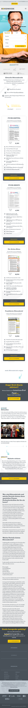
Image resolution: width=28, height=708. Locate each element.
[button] (17, 32)
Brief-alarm (14, 398)
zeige (20, 46)
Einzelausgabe (14, 178)
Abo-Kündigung (18, 679)
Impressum (17, 672)
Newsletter (14, 478)
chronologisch (10, 109)
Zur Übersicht (14, 655)
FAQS (5, 679)
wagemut (16, 706)
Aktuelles (6, 674)
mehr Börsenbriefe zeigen (14, 370)
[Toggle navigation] (25, 8)
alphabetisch (18, 109)
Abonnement (6, 676)
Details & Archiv (13, 175)
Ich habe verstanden (14, 690)
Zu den (14, 641)
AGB (16, 674)
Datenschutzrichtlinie (14, 687)
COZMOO (24, 706)
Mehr (22, 26)
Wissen (16, 678)
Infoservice (6, 678)
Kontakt (17, 676)
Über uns (6, 672)
